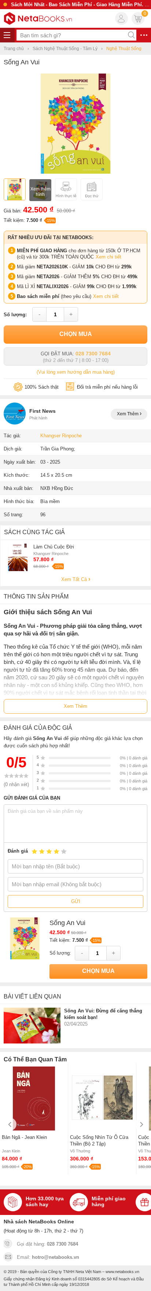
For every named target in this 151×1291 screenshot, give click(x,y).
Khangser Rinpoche (61, 435)
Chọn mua (75, 334)
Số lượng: (15, 314)
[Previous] (10, 1124)
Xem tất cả (74, 579)
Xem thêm (128, 413)
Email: (48, 1257)
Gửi (75, 901)
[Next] (141, 1124)
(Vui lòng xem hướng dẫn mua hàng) (76, 372)
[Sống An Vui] (75, 172)
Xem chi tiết (108, 257)
